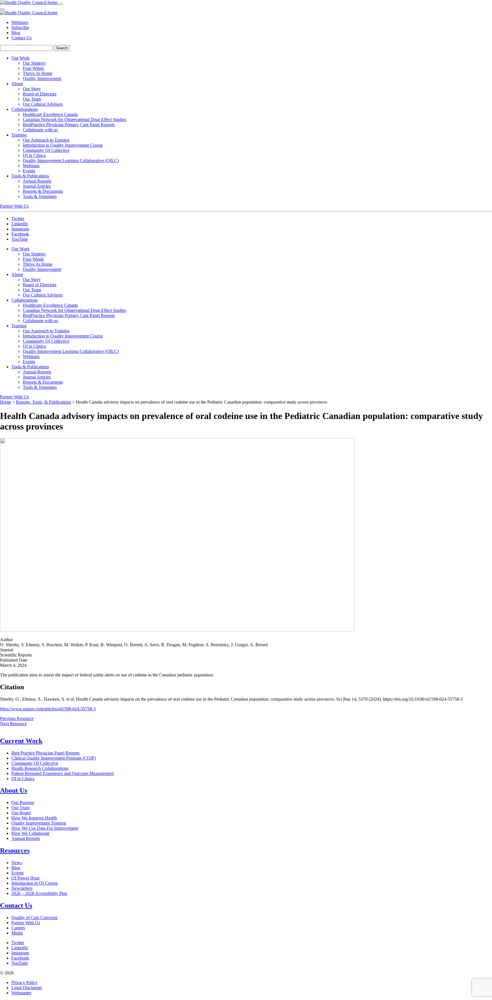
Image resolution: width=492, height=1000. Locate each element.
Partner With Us (14, 206)
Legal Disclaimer (26, 987)
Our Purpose (22, 802)
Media (17, 933)
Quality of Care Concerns (34, 917)
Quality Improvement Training (38, 823)
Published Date (13, 660)
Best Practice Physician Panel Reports (45, 752)
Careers (18, 927)
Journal (6, 649)
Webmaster (21, 992)
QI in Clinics (22, 778)
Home (5, 402)
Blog (15, 32)
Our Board (21, 812)
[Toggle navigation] (61, 4)
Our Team (20, 807)
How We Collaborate (30, 833)
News (16, 862)
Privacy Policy (24, 982)
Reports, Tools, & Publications (43, 402)
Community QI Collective (34, 763)
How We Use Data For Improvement (44, 828)
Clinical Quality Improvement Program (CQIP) (53, 758)
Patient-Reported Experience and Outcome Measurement (62, 773)
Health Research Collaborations (39, 768)
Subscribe (20, 27)
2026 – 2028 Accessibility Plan (39, 893)
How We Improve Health (34, 817)
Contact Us (21, 37)
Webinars (19, 22)
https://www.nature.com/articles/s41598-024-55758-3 (48, 708)
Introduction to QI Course (34, 883)
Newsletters (21, 888)
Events (17, 872)
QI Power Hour (25, 878)
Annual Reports (25, 838)
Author (6, 639)
